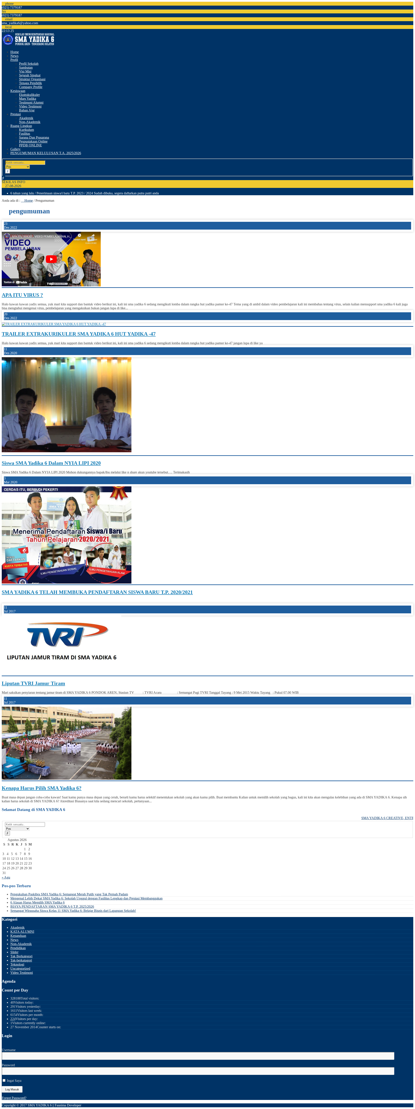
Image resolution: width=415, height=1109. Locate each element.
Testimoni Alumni (31, 102)
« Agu (6, 877)
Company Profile (30, 87)
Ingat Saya (13, 1080)
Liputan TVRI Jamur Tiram (33, 683)
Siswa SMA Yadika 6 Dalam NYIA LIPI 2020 (51, 463)
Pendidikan (18, 948)
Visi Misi (25, 71)
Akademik (26, 118)
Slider (14, 952)
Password (8, 1065)
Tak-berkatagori (21, 960)
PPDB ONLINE (30, 145)
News (14, 56)
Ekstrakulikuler (29, 95)
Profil (14, 60)
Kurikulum (26, 130)
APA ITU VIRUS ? (22, 295)
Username (9, 1050)
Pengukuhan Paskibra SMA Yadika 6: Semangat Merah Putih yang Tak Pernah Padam (69, 894)
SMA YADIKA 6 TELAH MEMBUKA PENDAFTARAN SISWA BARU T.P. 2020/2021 (97, 592)
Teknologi (17, 964)
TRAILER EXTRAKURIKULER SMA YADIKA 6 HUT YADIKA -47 (79, 334)
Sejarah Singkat (29, 75)
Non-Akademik (29, 122)
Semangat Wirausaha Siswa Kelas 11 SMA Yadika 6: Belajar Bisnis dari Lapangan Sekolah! (73, 910)
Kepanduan (18, 936)
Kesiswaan (17, 91)
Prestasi (15, 114)
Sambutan (26, 67)
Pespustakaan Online (33, 141)
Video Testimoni (30, 106)
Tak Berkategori (21, 956)
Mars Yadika (27, 98)
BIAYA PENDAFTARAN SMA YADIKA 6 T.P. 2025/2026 (52, 906)
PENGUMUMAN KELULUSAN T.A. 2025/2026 (45, 153)
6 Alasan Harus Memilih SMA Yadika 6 (37, 902)
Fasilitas (24, 133)
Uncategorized (20, 968)
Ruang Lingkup (21, 126)
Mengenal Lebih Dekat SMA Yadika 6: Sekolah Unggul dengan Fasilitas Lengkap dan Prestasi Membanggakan (86, 898)
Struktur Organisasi (32, 79)
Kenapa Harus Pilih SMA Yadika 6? (41, 788)
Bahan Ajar (27, 110)
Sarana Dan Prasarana (34, 137)
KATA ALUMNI (22, 931)
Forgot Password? (14, 1098)
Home (14, 52)
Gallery (15, 149)
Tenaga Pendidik (30, 83)
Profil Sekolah (28, 63)
